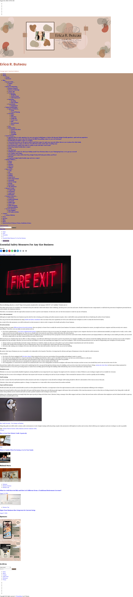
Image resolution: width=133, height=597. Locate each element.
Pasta (32, 155)
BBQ (35, 139)
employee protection (24, 428)
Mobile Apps (11, 202)
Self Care (10, 166)
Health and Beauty (13, 199)
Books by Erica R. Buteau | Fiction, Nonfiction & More (17, 223)
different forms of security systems (23, 327)
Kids (12, 121)
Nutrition (10, 164)
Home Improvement (13, 178)
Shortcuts (10, 156)
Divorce (13, 131)
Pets (9, 126)
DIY (9, 172)
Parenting (10, 113)
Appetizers (48, 137)
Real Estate (11, 185)
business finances (7, 428)
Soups (24, 158)
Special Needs (15, 123)
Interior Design (12, 182)
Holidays (10, 175)
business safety (15, 428)
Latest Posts (5, 576)
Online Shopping (12, 205)
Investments (11, 191)
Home (4, 74)
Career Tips (11, 91)
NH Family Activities (13, 212)
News (4, 221)
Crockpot (32, 144)
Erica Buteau (3, 255)
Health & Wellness (10, 159)
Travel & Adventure (11, 209)
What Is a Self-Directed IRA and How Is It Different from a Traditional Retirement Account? (30, 490)
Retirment (5, 484)
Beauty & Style (9, 82)
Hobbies (10, 174)
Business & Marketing (11, 86)
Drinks (10, 148)
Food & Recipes (10, 136)
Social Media (11, 104)
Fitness (10, 161)
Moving (10, 183)
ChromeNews (19, 596)
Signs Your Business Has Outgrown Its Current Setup (17, 510)
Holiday (42, 152)
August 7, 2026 (3, 513)
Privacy (7, 77)
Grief (12, 110)
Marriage (13, 132)
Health (10, 163)
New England (11, 210)
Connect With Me (10, 215)
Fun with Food (12, 150)
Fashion (10, 83)
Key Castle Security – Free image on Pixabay (11, 423)
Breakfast (20, 140)
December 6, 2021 (10, 255)
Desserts (29, 145)
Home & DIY (9, 169)
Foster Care (14, 120)
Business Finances (13, 88)
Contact (5, 213)
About (4, 75)
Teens (12, 125)
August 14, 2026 (4, 493)
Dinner (19, 147)
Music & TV (11, 204)
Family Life (14, 118)
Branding (13, 101)
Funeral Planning (15, 112)
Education (13, 117)
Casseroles (44, 142)
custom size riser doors (102, 365)
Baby (12, 115)
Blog (4, 80)
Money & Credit (10, 188)
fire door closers (26, 356)
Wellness (10, 167)
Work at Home (15, 96)
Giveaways (11, 198)
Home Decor (11, 177)
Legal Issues (11, 193)
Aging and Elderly (13, 109)
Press (4, 217)
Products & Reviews (11, 196)
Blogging (13, 94)
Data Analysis (14, 102)
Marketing (11, 99)
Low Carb (15, 153)
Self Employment (15, 98)
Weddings (13, 134)
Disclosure (8, 79)
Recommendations (13, 207)
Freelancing (11, 93)
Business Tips (6, 241)
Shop (4, 220)
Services (5, 218)
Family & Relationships (11, 107)
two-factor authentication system (27, 331)
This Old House (12, 186)
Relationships (11, 128)
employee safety (33, 428)
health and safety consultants (32, 319)
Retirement (11, 194)
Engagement (14, 106)
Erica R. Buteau (13, 64)
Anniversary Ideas (16, 129)
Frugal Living (11, 190)
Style (9, 85)
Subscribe (2, 229)
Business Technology (13, 90)
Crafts (10, 171)
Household (11, 180)
